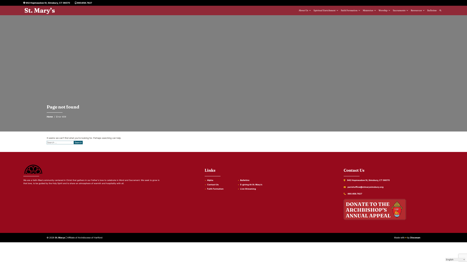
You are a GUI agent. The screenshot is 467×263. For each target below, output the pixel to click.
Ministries (368, 10)
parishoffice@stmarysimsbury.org (365, 187)
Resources (416, 10)
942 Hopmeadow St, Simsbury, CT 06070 (47, 3)
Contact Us (213, 184)
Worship (383, 10)
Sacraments (399, 10)
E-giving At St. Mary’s (251, 184)
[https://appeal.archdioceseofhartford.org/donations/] (375, 210)
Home (50, 116)
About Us (303, 10)
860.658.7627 (84, 3)
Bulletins (432, 10)
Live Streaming (248, 189)
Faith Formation (349, 10)
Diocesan (415, 237)
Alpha (210, 180)
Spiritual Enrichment (325, 10)
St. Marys (60, 237)
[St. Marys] (39, 10)
